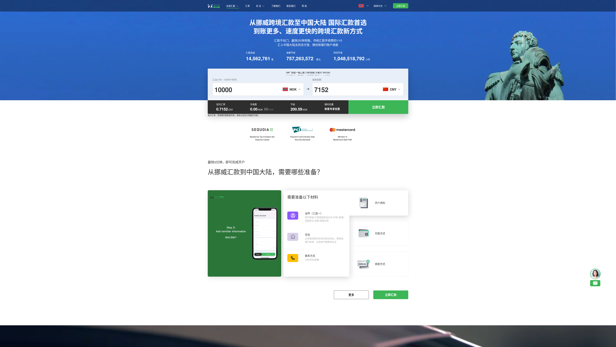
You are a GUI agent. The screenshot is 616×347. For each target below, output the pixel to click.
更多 (351, 295)
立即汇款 (391, 295)
